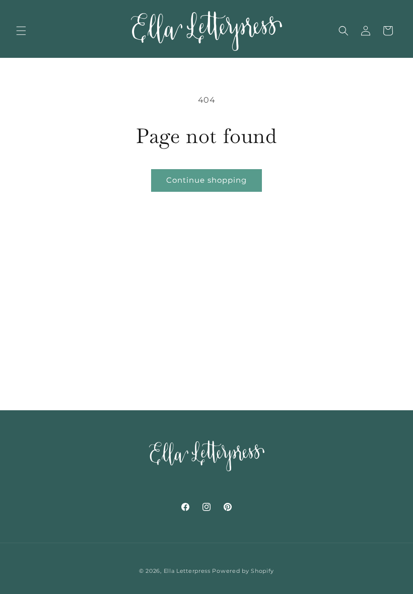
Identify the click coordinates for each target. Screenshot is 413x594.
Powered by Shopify (243, 570)
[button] (21, 31)
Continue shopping (206, 180)
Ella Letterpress (187, 570)
